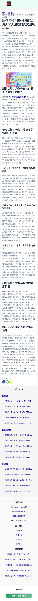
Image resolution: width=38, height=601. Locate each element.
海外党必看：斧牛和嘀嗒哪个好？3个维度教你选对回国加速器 (19, 423)
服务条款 (19, 530)
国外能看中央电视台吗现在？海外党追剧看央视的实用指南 (19, 491)
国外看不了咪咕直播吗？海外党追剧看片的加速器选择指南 (19, 486)
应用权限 (19, 539)
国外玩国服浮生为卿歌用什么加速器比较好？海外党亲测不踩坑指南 (19, 457)
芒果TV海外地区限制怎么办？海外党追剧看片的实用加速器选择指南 (19, 474)
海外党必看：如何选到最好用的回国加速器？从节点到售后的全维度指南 (19, 412)
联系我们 (19, 544)
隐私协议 (19, 535)
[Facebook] (4, 382)
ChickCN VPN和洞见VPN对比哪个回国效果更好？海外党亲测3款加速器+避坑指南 (19, 417)
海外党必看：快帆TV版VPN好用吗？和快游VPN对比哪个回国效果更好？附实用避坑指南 (19, 401)
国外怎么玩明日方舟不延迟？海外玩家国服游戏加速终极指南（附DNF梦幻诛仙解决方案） (19, 440)
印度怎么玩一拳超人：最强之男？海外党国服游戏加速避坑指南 (19, 435)
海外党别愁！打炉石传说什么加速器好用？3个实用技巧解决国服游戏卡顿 (19, 446)
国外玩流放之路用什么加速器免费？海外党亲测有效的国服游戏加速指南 (19, 452)
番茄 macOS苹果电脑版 (19, 511)
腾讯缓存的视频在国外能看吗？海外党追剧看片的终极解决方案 (19, 480)
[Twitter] (7, 382)
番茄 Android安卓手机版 (19, 520)
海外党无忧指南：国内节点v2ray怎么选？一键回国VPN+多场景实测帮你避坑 (19, 406)
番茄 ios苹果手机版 (19, 516)
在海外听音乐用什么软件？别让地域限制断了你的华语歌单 (19, 469)
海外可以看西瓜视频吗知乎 (18, 97)
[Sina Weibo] (10, 382)
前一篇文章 (19, 389)
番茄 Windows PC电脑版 (19, 507)
